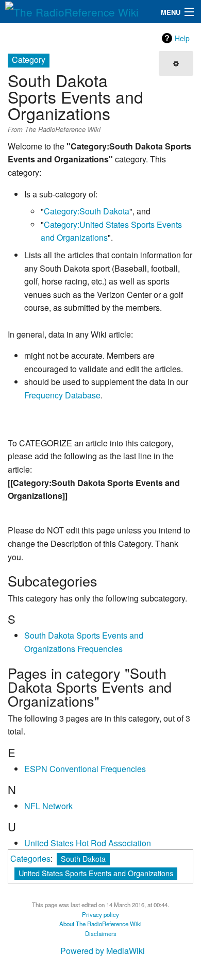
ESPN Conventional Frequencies (85, 769)
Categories (30, 858)
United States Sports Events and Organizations (96, 872)
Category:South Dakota (86, 211)
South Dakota (83, 858)
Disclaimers (100, 933)
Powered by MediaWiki (102, 951)
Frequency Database (62, 395)
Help (182, 38)
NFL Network (48, 806)
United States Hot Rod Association (87, 843)
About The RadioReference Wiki (100, 923)
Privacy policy (100, 914)
